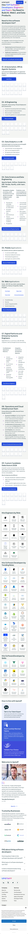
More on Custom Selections (9, 489)
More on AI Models (9, 118)
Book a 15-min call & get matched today (12, 59)
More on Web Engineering (9, 309)
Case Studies (5, 892)
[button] (26, 907)
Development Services (19, 894)
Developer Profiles (18, 898)
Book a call (19, 2)
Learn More (9, 79)
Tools (15, 900)
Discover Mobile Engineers (9, 262)
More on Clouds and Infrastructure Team (12, 444)
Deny (14, 925)
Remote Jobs (17, 890)
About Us (13, 806)
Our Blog (4, 894)
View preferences (14, 929)
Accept (14, 921)
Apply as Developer (18, 896)
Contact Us (4, 900)
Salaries (3, 898)
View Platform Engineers (9, 383)
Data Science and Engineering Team (11, 229)
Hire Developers (18, 892)
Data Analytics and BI (9, 158)
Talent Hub (4, 896)
